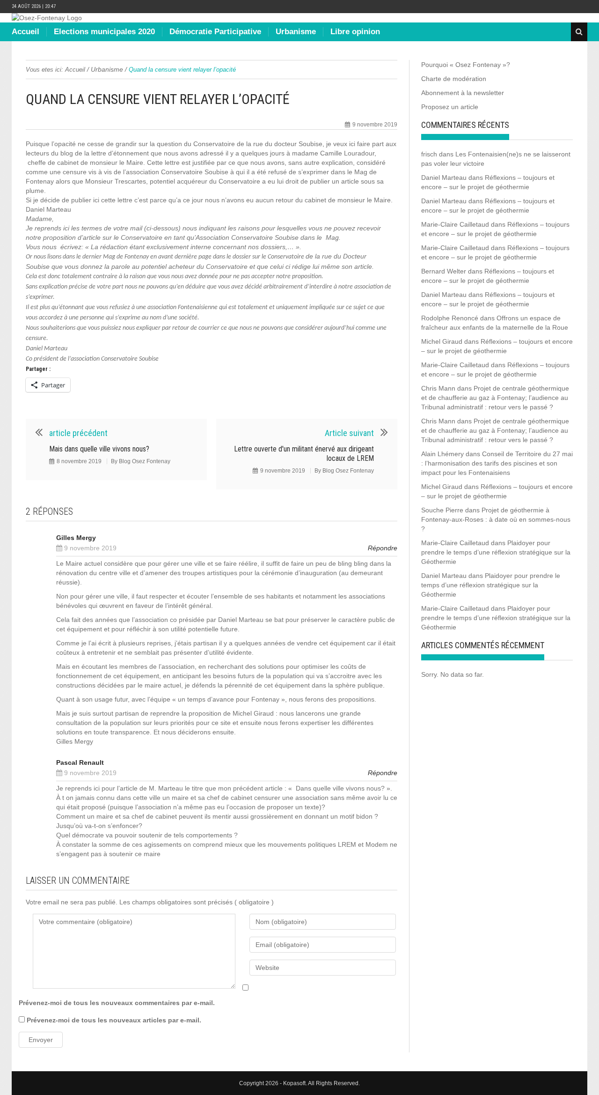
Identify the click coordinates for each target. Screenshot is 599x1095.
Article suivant (349, 433)
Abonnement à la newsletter (462, 92)
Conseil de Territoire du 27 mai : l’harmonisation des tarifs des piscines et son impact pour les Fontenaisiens (497, 463)
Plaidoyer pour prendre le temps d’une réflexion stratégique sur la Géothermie (495, 552)
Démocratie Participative (215, 31)
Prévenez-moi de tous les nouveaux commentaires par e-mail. (117, 1002)
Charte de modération (453, 78)
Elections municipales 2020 (104, 31)
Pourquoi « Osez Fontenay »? (465, 64)
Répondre (382, 548)
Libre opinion (355, 31)
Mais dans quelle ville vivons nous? (99, 448)
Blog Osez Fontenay (144, 461)
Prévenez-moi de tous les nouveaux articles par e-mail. (114, 1020)
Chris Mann (438, 388)
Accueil (25, 31)
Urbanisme (296, 31)
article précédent (78, 433)
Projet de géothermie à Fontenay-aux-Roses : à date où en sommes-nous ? (495, 519)
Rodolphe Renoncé (449, 318)
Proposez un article (449, 107)
